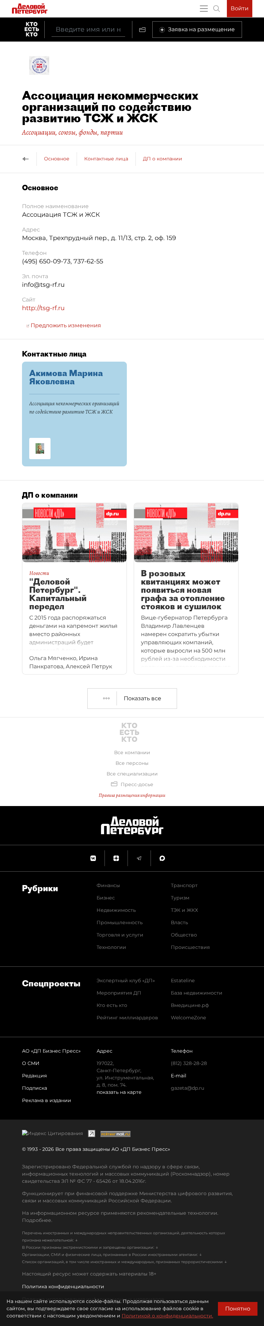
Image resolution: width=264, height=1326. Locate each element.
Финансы (108, 885)
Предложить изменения (65, 325)
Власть (179, 922)
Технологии (111, 947)
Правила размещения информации (132, 795)
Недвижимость (116, 910)
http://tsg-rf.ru (43, 308)
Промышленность (120, 922)
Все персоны (132, 763)
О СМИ (31, 1063)
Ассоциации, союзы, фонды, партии (72, 132)
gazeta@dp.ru (187, 1088)
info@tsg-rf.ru (43, 284)
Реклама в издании (46, 1100)
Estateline (183, 980)
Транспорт (184, 885)
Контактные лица (106, 159)
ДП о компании (162, 159)
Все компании (132, 752)
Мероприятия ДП (119, 993)
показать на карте (119, 1092)
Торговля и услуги (120, 935)
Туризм (180, 898)
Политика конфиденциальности (63, 1286)
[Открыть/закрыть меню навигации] (203, 8)
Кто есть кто (112, 1005)
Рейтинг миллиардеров (127, 1018)
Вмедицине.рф (190, 1005)
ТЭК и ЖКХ (184, 910)
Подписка (34, 1088)
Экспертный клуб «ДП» (126, 980)
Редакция (34, 1076)
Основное (56, 159)
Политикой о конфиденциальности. (167, 1316)
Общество (184, 935)
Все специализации (132, 774)
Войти (240, 8)
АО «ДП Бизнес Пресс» (51, 1051)
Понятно (237, 1308)
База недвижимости (196, 993)
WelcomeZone (188, 1018)
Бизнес (106, 898)
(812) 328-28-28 (189, 1063)
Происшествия (190, 947)
